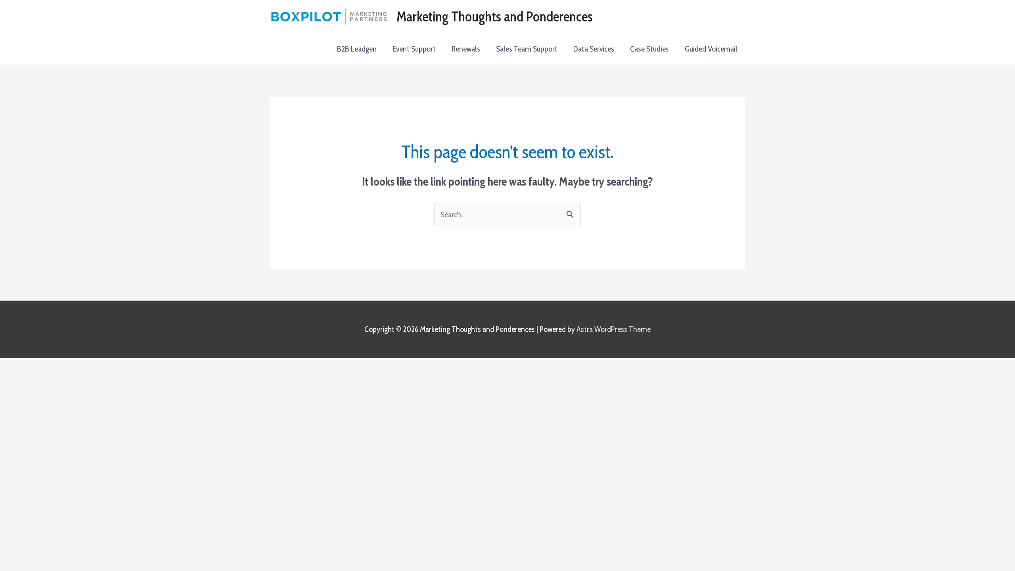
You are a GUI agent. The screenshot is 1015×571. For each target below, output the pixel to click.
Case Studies (649, 49)
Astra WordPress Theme (613, 329)
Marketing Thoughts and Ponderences (494, 16)
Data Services (593, 49)
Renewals (466, 49)
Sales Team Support (526, 49)
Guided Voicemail (711, 49)
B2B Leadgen (357, 49)
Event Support (414, 49)
